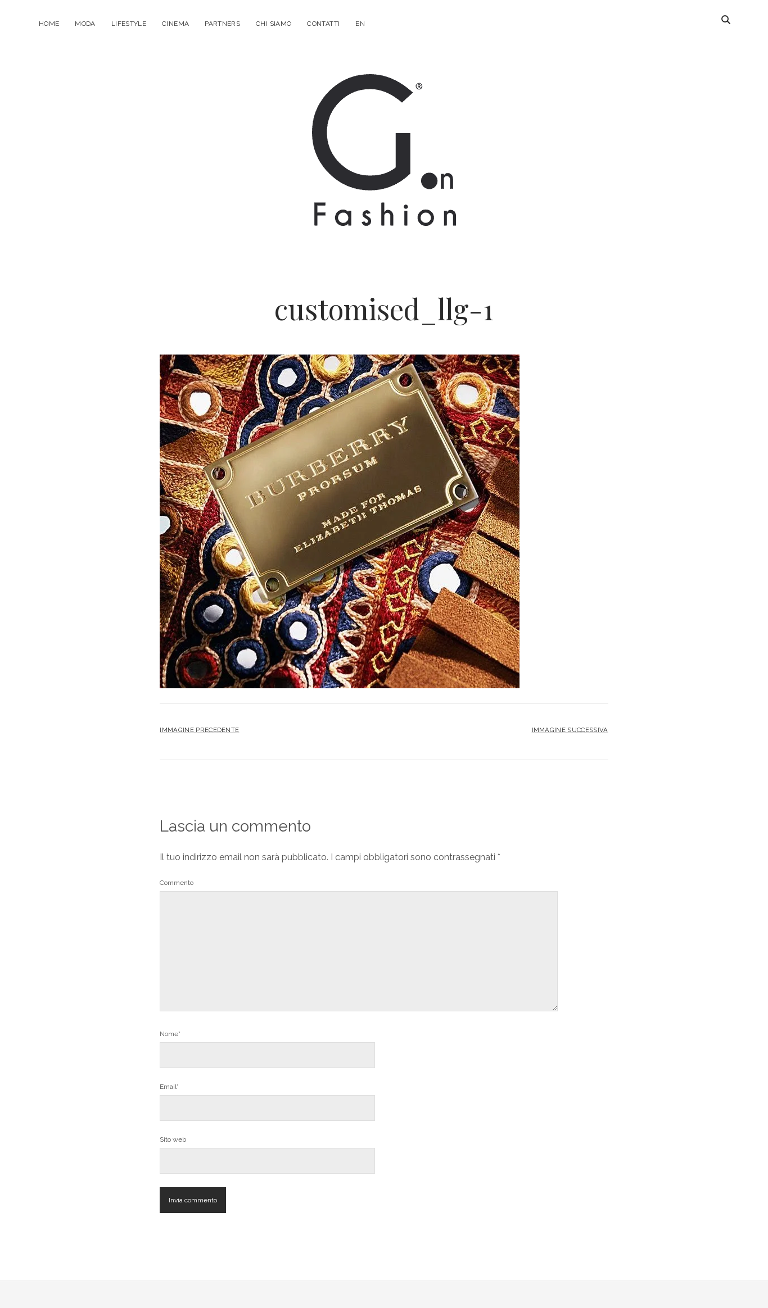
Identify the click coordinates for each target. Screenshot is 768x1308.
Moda (85, 24)
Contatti (323, 24)
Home (49, 24)
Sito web (173, 1139)
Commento (176, 883)
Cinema (175, 24)
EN (360, 24)
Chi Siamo (273, 24)
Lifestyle (128, 24)
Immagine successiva (570, 730)
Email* (169, 1087)
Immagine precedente (199, 730)
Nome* (170, 1034)
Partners (222, 24)
